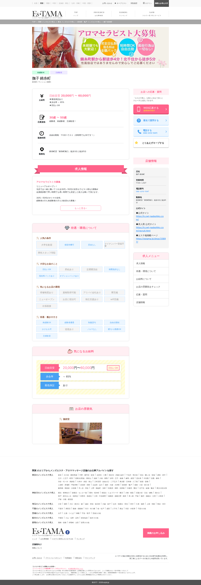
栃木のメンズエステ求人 (42, 518)
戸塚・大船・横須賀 (65, 499)
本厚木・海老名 (86, 496)
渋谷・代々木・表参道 (66, 482)
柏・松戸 (100, 509)
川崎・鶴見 (129, 493)
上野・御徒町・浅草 (98, 488)
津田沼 (67, 509)
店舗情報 (140, 302)
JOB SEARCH (99, 13)
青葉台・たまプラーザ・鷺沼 (112, 493)
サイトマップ (90, 558)
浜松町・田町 (85, 485)
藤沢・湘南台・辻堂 (148, 496)
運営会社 (78, 558)
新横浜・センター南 (79, 493)
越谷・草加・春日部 (92, 504)
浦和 (65, 504)
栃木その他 (94, 518)
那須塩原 (84, 518)
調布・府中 (161, 475)
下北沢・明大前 (132, 475)
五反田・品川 (97, 485)
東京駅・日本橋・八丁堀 (129, 482)
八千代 (114, 509)
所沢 (132, 504)
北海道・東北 (63, 3)
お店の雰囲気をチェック (148, 286)
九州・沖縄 (75, 3)
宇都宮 (60, 518)
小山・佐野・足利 (72, 518)
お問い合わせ (37, 558)
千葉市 (60, 509)
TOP (75, 13)
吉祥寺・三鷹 (102, 475)
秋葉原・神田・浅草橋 (116, 488)
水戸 (59, 513)
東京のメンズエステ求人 (42, 475)
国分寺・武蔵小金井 (116, 475)
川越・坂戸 (106, 504)
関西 (48, 3)
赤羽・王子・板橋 (116, 478)
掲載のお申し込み (156, 533)
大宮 (59, 504)
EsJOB (151, 13)
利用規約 (68, 558)
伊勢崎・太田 (74, 522)
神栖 (77, 513)
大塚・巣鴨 (103, 478)
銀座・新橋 (144, 482)
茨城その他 (97, 513)
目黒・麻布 (155, 478)
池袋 (95, 478)
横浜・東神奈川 (64, 493)
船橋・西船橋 (78, 509)
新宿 (59, 475)
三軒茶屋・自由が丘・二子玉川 (105, 482)
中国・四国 (86, 3)
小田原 (160, 496)
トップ (34, 539)
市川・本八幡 (90, 509)
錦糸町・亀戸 (127, 485)
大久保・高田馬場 (70, 475)
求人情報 (140, 263)
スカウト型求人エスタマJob (62, 539)
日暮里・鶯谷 (132, 488)
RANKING (123, 13)
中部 (54, 3)
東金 (121, 509)
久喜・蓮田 (140, 504)
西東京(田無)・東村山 (83, 478)
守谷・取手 (86, 513)
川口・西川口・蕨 (76, 504)
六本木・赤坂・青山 (84, 482)
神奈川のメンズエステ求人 (43, 492)
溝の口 (157, 493)
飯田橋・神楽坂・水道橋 (67, 488)
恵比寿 (138, 478)
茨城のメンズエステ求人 (42, 513)
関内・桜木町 (94, 493)
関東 (41, 3)
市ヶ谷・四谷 (83, 488)
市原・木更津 (130, 509)
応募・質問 (141, 294)
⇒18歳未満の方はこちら (75, 568)
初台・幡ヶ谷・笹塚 (147, 475)
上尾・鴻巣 (151, 504)
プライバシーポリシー (53, 558)
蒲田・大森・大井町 (112, 485)
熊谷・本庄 (161, 504)
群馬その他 (85, 522)
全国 (35, 3)
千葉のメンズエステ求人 (42, 508)
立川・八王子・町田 (65, 478)
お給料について (144, 279)
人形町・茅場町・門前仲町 (68, 485)
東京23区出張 (162, 488)
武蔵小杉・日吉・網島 (144, 493)
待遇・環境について (146, 271)
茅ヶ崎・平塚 (134, 496)
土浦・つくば (69, 513)
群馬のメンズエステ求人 (42, 522)
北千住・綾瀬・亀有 (146, 488)
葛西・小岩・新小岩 (141, 485)
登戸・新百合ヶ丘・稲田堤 (68, 496)
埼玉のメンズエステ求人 (42, 504)
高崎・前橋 (62, 522)
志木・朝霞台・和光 (120, 504)
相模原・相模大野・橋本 (117, 496)
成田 (108, 509)
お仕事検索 (44, 539)
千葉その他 (142, 509)
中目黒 (146, 478)
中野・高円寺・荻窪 (86, 475)
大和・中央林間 (100, 496)
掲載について (37, 548)
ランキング (80, 539)
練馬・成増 (130, 478)
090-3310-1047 (142, 191)
